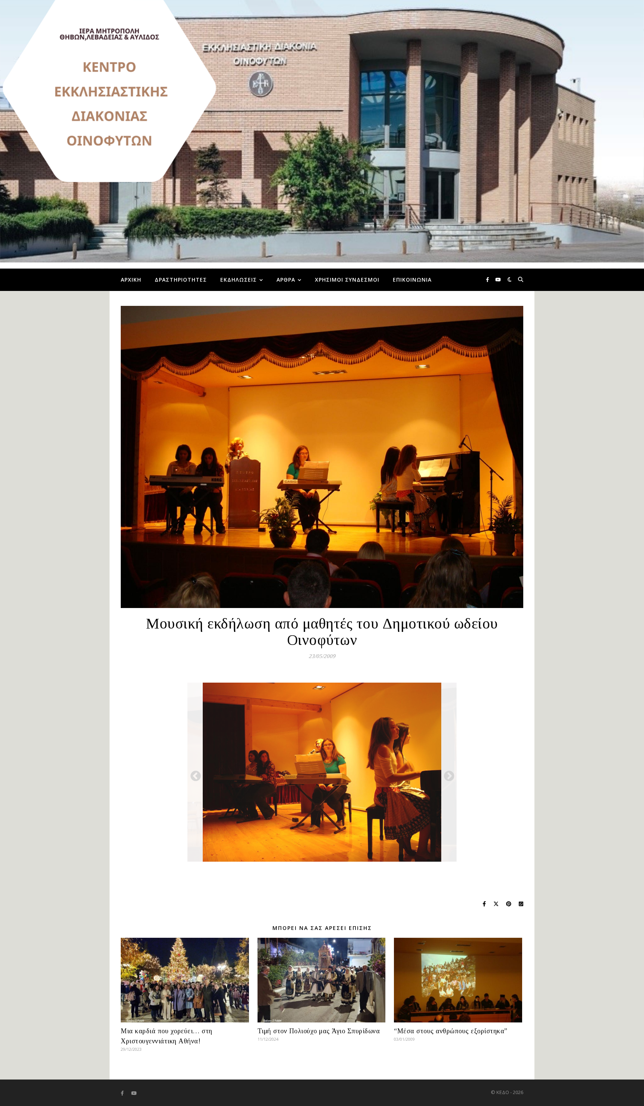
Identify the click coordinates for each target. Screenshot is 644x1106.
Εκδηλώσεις (238, 279)
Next (447, 774)
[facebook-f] (488, 279)
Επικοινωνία (412, 279)
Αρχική (131, 279)
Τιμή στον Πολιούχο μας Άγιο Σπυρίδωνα (319, 1031)
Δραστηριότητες (181, 279)
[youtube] (498, 279)
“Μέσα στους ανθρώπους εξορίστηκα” (451, 1031)
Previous (193, 774)
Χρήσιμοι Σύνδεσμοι (347, 279)
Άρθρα (286, 279)
